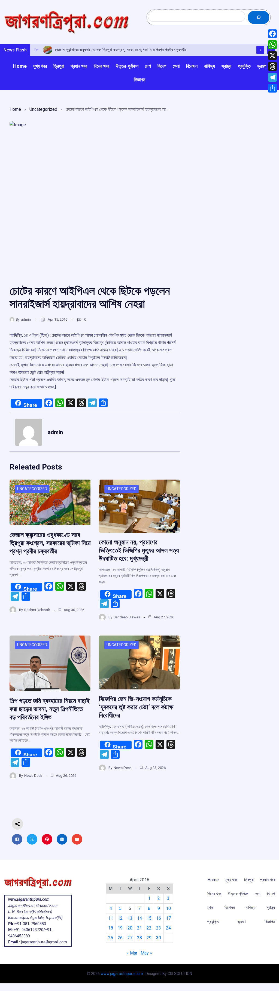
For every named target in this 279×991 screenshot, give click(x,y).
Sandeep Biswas (127, 617)
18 (110, 928)
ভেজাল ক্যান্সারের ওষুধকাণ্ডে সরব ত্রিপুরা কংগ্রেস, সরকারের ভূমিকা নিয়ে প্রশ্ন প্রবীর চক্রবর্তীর (50, 543)
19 (120, 928)
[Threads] (272, 66)
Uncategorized (43, 109)
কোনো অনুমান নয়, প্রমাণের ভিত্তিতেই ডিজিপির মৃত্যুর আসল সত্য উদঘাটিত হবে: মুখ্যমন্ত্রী (139, 550)
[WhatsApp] (272, 44)
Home (15, 109)
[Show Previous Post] (260, 50)
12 (120, 918)
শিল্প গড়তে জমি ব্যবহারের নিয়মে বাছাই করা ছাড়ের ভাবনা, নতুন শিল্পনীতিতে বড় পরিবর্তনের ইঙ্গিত (50, 709)
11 (110, 918)
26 (120, 937)
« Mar (132, 953)
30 (158, 937)
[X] (272, 55)
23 (158, 928)
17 (168, 918)
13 (130, 918)
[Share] (272, 88)
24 (168, 928)
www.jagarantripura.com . (123, 973)
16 (158, 918)
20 (130, 928)
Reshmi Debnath (37, 610)
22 (149, 928)
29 (149, 937)
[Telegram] (272, 77)
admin (26, 319)
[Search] (258, 17)
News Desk (33, 776)
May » (146, 953)
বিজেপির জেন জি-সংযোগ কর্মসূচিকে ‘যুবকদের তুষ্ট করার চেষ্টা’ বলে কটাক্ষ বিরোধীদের (136, 707)
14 (139, 918)
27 (130, 937)
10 (168, 908)
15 (149, 918)
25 (110, 937)
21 (139, 928)
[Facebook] (272, 33)
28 (139, 937)
